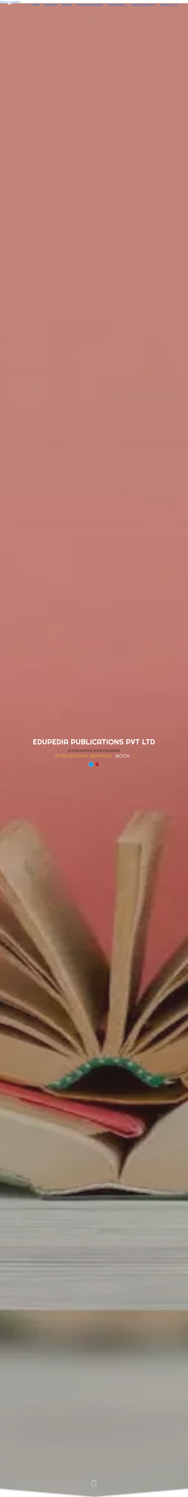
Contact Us (168, 5)
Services (50, 5)
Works (67, 5)
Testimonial (117, 5)
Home (35, 5)
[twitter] (91, 764)
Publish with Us (143, 5)
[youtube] (97, 764)
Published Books (90, 5)
